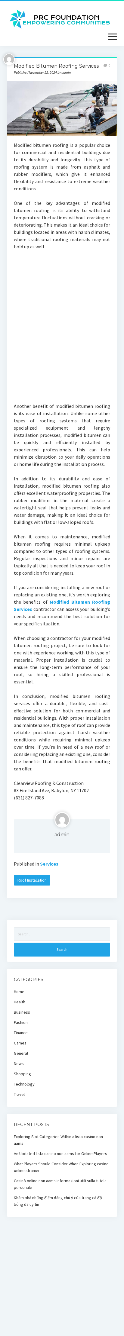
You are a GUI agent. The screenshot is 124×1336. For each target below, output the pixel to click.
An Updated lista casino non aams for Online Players (60, 1153)
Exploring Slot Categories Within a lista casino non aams (58, 1140)
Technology (24, 1084)
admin (62, 834)
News (19, 1063)
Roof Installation (32, 880)
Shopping (22, 1073)
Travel (19, 1094)
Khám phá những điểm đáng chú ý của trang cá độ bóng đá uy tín (58, 1201)
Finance (21, 1032)
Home (19, 991)
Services (49, 864)
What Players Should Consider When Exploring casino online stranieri (61, 1167)
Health (19, 1002)
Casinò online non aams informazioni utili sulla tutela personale (60, 1184)
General (21, 1053)
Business (22, 1012)
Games (20, 1043)
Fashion (21, 1022)
